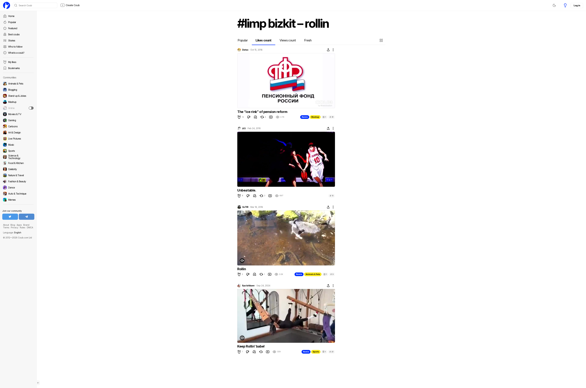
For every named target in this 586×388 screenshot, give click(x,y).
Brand (26, 225)
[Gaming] (18, 120)
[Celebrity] (18, 169)
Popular (12, 22)
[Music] (18, 145)
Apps (19, 225)
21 (331, 351)
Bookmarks (14, 68)
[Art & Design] (18, 132)
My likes (12, 62)
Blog (13, 225)
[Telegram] (26, 217)
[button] (381, 40)
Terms (6, 227)
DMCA (30, 227)
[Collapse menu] (38, 383)
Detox (245, 50)
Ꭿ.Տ (244, 128)
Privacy (14, 227)
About (6, 225)
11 (331, 195)
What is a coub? (16, 52)
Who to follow (15, 46)
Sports (316, 352)
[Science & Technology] (18, 157)
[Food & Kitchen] (18, 163)
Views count (288, 40)
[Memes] (18, 200)
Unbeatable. (246, 190)
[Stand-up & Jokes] (18, 96)
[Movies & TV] (18, 114)
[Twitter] (10, 217)
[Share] (328, 50)
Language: (12, 232)
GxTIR (245, 207)
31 (331, 117)
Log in (577, 5)
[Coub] (6, 5)
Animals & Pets (313, 274)
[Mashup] (18, 102)
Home (11, 16)
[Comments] (255, 117)
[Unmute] (242, 260)
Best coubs (14, 34)
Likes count (263, 40)
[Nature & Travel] (18, 175)
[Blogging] (18, 90)
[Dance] (18, 187)
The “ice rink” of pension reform (262, 112)
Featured (12, 28)
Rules (22, 227)
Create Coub (73, 5)
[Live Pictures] (18, 139)
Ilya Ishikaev (248, 286)
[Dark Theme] (554, 5)
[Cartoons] (18, 126)
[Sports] (18, 151)
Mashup (315, 117)
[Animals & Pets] (18, 84)
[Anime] (18, 108)
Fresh (308, 40)
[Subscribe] (31, 108)
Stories (11, 40)
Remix (305, 117)
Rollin (241, 269)
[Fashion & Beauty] (18, 181)
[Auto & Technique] (18, 194)
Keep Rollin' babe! (251, 346)
